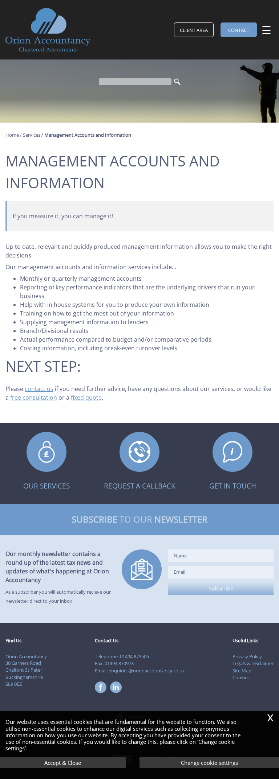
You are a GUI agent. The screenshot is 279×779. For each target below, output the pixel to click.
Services (31, 135)
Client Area (194, 30)
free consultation (33, 397)
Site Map (241, 670)
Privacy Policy (247, 656)
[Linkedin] (117, 693)
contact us (39, 389)
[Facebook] (102, 693)
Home (12, 135)
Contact (238, 30)
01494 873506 (134, 656)
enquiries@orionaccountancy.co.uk (147, 670)
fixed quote (86, 397)
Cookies (241, 677)
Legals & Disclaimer (253, 663)
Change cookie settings (209, 762)
